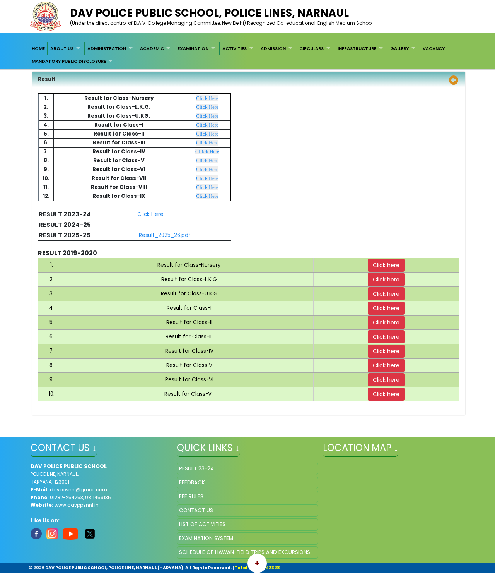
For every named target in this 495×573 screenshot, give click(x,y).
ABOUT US (61, 48)
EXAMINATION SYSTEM (206, 538)
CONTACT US (196, 510)
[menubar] (247, 54)
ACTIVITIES (234, 48)
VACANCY (434, 48)
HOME (38, 48)
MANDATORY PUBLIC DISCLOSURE (69, 61)
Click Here (207, 98)
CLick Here (207, 151)
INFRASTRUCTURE (357, 48)
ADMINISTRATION (106, 48)
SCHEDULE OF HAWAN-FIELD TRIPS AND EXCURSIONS (244, 552)
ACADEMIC (152, 48)
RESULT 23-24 (196, 468)
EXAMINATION (193, 48)
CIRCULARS (311, 48)
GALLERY (399, 48)
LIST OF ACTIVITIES (202, 524)
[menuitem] (38, 48)
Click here (386, 265)
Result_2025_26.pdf (165, 235)
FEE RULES (191, 496)
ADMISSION (273, 48)
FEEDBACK (192, 482)
